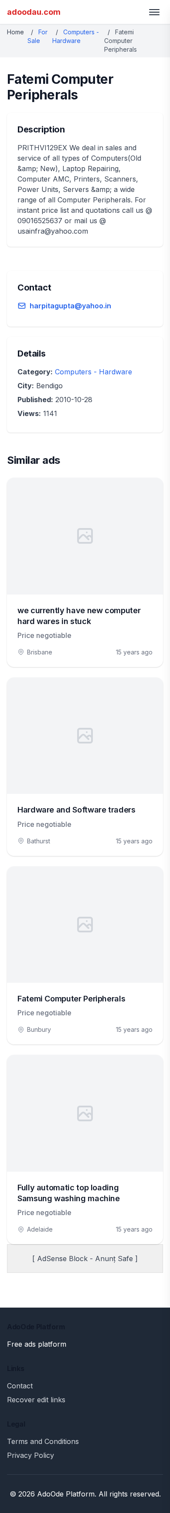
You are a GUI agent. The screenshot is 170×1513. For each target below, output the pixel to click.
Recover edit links (36, 1399)
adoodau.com (34, 12)
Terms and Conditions (43, 1441)
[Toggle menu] (154, 12)
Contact (20, 1385)
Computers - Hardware (93, 371)
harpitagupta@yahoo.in (70, 305)
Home (15, 32)
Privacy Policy (30, 1455)
